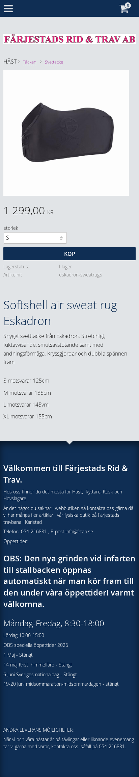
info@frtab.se (79, 531)
